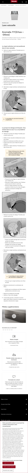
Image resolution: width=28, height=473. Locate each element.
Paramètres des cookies (8, 470)
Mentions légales (5, 460)
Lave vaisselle (11, 5)
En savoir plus (14, 345)
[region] (14, 447)
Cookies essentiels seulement (9, 466)
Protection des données (14, 460)
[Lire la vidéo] (14, 316)
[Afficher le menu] (3, 2)
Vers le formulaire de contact (14, 388)
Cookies (20, 460)
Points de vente (5, 420)
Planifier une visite (14, 367)
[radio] (3, 329)
